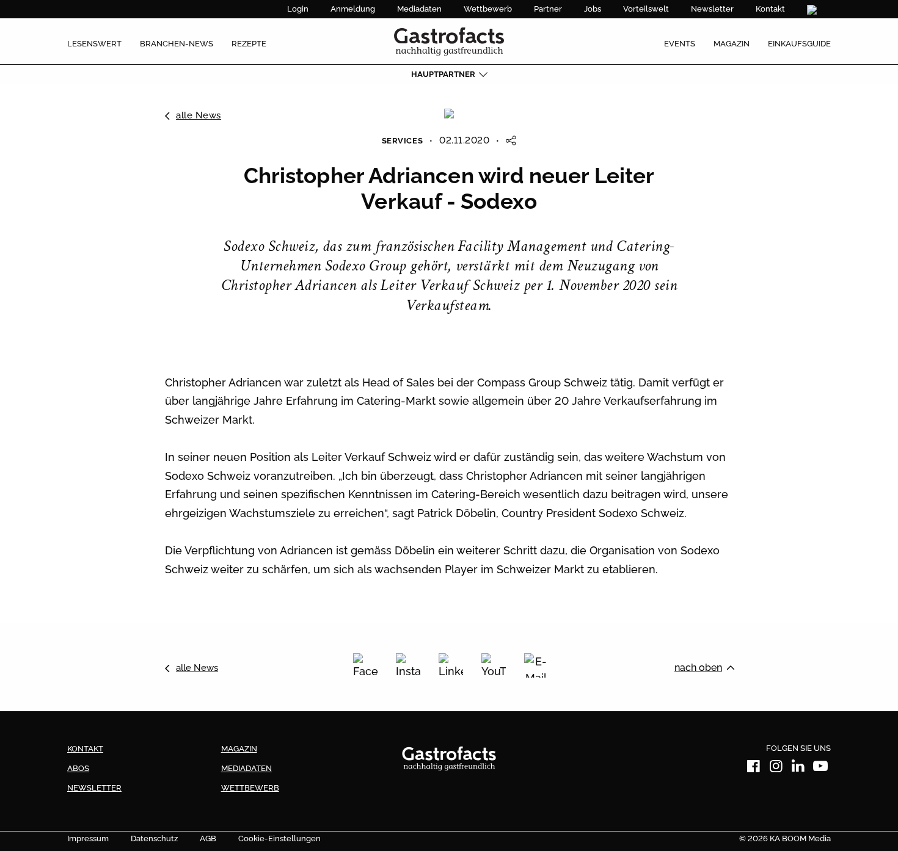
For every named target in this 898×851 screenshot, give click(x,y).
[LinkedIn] (451, 665)
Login (297, 8)
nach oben (698, 667)
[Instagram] (408, 665)
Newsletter (712, 8)
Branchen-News (176, 43)
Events (679, 43)
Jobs (592, 8)
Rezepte (249, 43)
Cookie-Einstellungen (279, 838)
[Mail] (536, 665)
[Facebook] (365, 665)
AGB (208, 838)
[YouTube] (493, 665)
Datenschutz (154, 838)
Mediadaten (419, 8)
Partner (548, 8)
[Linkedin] (798, 768)
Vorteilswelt (646, 8)
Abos (78, 768)
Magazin (732, 43)
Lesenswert (94, 43)
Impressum (88, 838)
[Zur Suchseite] (813, 10)
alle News (198, 115)
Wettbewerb (488, 8)
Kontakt (770, 8)
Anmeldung (352, 8)
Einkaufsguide (799, 43)
